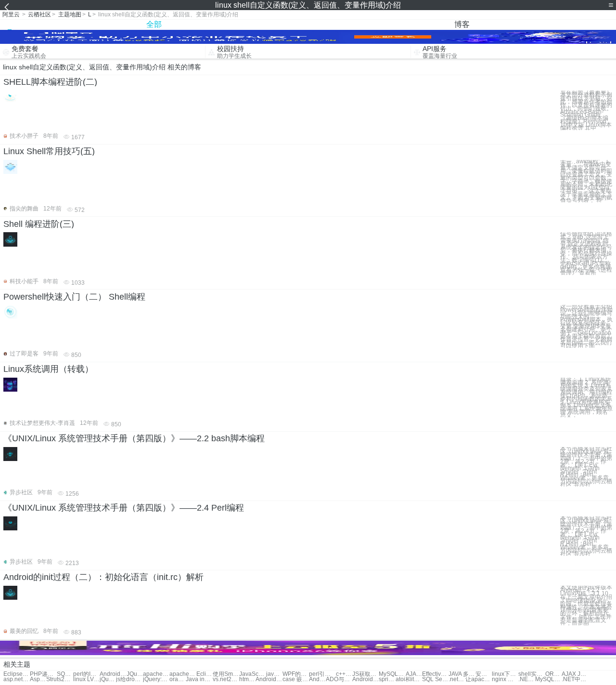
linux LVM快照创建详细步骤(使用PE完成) (86, 679)
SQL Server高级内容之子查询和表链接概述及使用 (435, 679)
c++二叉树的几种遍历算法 (344, 674)
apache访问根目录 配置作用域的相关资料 (182, 674)
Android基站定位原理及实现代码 (317, 679)
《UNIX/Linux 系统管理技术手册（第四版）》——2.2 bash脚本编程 (134, 438)
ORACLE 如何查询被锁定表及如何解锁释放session (553, 674)
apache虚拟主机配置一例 (156, 674)
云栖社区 (39, 14)
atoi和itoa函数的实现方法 (409, 679)
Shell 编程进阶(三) (38, 224)
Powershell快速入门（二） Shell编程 (74, 297)
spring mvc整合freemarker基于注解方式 (387, 679)
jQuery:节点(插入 (156, 679)
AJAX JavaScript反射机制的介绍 (575, 674)
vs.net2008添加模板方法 (226, 679)
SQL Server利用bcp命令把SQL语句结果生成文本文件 (65, 674)
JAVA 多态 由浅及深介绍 (462, 674)
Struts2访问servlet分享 (59, 679)
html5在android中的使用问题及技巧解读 (247, 679)
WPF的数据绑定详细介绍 (295, 674)
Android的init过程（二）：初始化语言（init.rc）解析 (103, 577)
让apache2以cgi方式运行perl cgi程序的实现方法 (478, 679)
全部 (154, 24)
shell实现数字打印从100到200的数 (531, 674)
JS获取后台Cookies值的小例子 (365, 674)
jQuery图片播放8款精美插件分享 (108, 679)
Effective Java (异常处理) (435, 674)
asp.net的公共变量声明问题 (16, 679)
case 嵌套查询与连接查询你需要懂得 (295, 679)
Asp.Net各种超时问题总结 (38, 679)
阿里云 (11, 14)
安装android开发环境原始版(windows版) (483, 674)
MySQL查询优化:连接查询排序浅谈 (548, 679)
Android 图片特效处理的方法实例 (269, 679)
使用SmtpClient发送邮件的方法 (226, 674)
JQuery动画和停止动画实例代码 (135, 674)
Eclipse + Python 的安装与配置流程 (204, 674)
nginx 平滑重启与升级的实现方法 (505, 679)
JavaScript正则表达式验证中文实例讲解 (252, 674)
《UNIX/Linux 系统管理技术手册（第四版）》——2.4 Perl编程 (123, 508)
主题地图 (69, 14)
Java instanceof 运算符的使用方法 (199, 679)
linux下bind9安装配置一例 (505, 674)
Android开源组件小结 (113, 674)
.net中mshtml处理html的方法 (457, 679)
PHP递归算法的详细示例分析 (43, 674)
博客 (462, 24)
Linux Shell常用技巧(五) (49, 151)
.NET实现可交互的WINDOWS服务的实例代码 (526, 679)
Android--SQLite (365, 679)
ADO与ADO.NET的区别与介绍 (339, 679)
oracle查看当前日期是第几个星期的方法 (177, 679)
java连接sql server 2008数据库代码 (274, 674)
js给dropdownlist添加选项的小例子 (129, 679)
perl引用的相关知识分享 (322, 674)
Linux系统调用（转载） (48, 369)
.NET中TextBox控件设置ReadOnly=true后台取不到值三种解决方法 (575, 679)
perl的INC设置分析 (86, 674)
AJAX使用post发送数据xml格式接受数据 (414, 674)
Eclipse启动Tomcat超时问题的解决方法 (16, 674)
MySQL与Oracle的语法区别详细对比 (392, 674)
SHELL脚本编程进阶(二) (50, 82)
